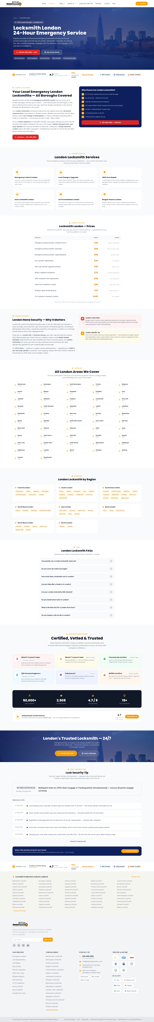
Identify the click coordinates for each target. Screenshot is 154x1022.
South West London (45, 510)
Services (52, 3)
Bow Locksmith (121, 893)
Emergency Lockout (19, 956)
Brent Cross (43, 526)
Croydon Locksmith (96, 901)
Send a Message (90, 753)
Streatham (77, 491)
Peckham (70, 495)
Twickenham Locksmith (45, 907)
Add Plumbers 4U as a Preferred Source (130, 1019)
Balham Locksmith (122, 907)
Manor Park (81, 510)
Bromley (105, 498)
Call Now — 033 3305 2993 (26, 137)
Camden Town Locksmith (19, 887)
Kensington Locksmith (45, 881)
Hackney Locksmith (18, 893)
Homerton (62, 514)
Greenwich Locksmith (18, 898)
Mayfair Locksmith (96, 881)
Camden (41, 495)
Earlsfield (34, 510)
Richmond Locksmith (18, 907)
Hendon (34, 526)
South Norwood (116, 491)
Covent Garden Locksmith (124, 881)
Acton (105, 510)
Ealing (111, 510)
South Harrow (120, 510)
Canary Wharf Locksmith (98, 893)
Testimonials (85, 1019)
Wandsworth (63, 498)
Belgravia (36, 491)
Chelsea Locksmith (70, 881)
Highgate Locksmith (70, 887)
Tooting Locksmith (96, 904)
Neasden (26, 526)
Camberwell (79, 495)
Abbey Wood (124, 498)
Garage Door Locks (19, 993)
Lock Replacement (18, 960)
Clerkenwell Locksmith (45, 884)
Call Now (143, 3)
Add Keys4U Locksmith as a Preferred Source (103, 1019)
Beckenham (114, 498)
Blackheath (115, 495)
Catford (135, 491)
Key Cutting (16, 966)
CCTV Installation (18, 983)
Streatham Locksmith (97, 907)
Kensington (45, 491)
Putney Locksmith (70, 907)
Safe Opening (17, 980)
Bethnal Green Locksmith (46, 893)
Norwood (106, 491)
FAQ (114, 3)
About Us (71, 3)
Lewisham (106, 495)
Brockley (124, 495)
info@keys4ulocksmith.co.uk (92, 961)
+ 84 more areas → (52, 1010)
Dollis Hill (18, 526)
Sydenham (127, 491)
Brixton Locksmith (17, 904)
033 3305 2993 (88, 956)
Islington (62, 526)
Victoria (28, 491)
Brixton (62, 491)
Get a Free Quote (53, 52)
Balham (69, 491)
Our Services (18, 952)
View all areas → (136, 877)
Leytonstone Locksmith (71, 895)
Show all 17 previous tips (78, 841)
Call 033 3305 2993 (67, 753)
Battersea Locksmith (71, 904)
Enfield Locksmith (17, 890)
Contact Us (84, 952)
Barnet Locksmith (122, 887)
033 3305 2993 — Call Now (111, 122)
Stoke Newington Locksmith (125, 895)
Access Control (17, 986)
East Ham (72, 510)
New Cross (132, 495)
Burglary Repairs (18, 976)
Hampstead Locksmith (45, 887)
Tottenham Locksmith (45, 890)
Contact (107, 3)
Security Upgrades (18, 970)
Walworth (62, 495)
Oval (84, 491)
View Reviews (131, 716)
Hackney (77, 514)
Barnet (28, 530)
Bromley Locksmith (70, 901)
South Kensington (21, 495)
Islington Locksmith (70, 884)
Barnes (18, 510)
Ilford (70, 514)
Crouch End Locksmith (97, 890)
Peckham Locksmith (96, 898)
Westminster (19, 491)
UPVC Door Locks (18, 973)
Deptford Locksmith (70, 898)
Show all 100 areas (20, 911)
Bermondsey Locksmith (124, 898)
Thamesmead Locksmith (124, 901)
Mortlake (25, 510)
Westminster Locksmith (19, 881)
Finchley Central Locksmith (98, 887)
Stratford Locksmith (70, 893)
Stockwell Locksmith (123, 904)
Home (44, 3)
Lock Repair (16, 963)
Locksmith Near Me (86, 3)
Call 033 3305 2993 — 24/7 (28, 52)
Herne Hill (89, 495)
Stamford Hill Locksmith (124, 890)
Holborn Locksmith (17, 884)
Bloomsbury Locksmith (97, 884)
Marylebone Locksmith (123, 884)
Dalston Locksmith (96, 895)
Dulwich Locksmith (44, 901)
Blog (61, 3)
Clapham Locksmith (44, 904)
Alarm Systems (17, 990)
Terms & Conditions (70, 1019)
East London (63, 510)
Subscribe (47, 940)
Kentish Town (19, 530)
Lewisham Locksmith (45, 898)
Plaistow (90, 510)
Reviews (98, 3)
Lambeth (91, 491)
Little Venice (32, 495)
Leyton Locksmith (44, 895)
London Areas (52, 952)
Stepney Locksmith (17, 895)
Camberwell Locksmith (19, 901)
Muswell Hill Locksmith (71, 890)
